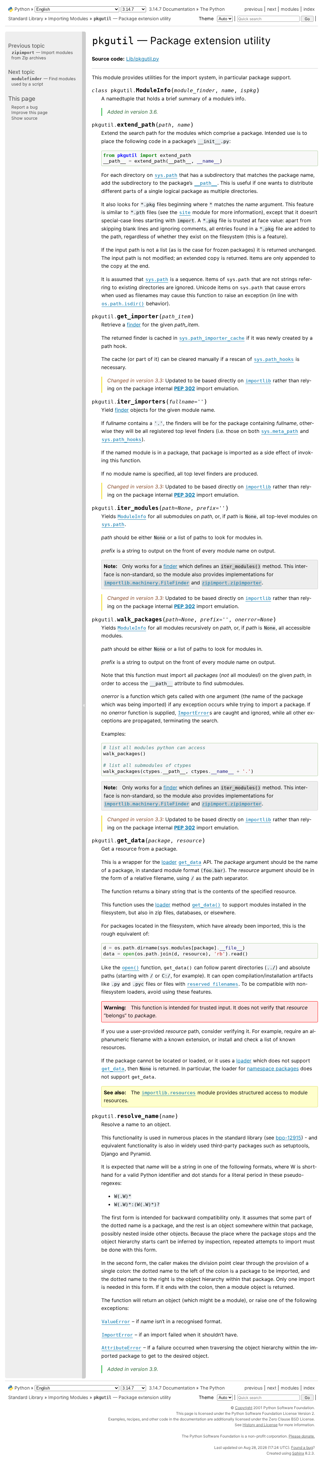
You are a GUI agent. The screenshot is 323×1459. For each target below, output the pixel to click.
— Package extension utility (132, 18)
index (309, 9)
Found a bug (302, 1447)
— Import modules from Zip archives (42, 55)
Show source (24, 118)
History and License (260, 1424)
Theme (207, 18)
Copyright (243, 1407)
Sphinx (298, 1453)
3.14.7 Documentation (172, 9)
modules (290, 9)
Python (22, 9)
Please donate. (302, 1436)
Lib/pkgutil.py (142, 59)
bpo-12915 (288, 1137)
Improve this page (29, 112)
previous (253, 9)
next (271, 9)
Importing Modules (68, 18)
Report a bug (24, 107)
